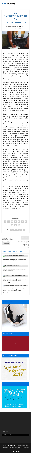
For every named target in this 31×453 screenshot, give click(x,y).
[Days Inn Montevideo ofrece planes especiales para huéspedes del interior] (15, 256)
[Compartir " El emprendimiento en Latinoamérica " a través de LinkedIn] (22, 221)
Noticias (11, 28)
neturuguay (15, 26)
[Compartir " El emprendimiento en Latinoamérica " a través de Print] (19, 225)
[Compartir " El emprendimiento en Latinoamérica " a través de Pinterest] (19, 221)
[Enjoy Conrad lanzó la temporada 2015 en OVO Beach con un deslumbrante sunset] (15, 276)
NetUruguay (11, 445)
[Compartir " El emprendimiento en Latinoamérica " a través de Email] (15, 225)
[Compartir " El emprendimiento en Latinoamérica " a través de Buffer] (26, 221)
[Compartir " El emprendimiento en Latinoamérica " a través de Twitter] (8, 221)
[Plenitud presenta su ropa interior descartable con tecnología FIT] (15, 266)
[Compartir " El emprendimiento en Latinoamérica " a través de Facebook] (5, 221)
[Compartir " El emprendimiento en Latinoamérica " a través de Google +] (12, 221)
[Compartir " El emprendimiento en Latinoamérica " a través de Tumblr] (15, 221)
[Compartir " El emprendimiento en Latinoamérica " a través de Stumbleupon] (12, 225)
